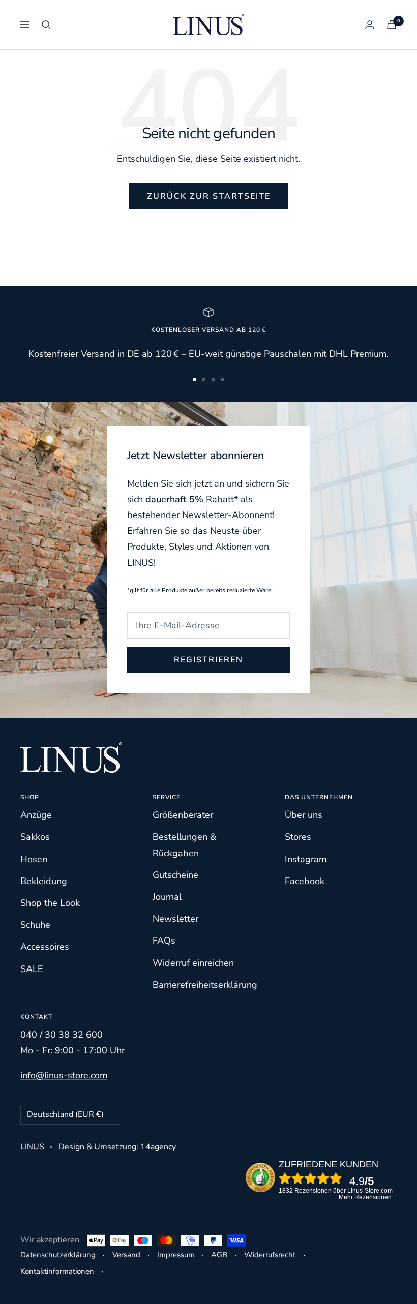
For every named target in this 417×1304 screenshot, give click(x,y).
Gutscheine (175, 875)
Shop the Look (50, 903)
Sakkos (35, 837)
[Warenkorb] (391, 24)
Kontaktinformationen (57, 1271)
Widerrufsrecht (269, 1255)
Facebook (304, 881)
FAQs (164, 940)
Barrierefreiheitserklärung (205, 985)
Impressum (176, 1255)
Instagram (305, 859)
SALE (31, 969)
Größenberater (183, 815)
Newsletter (175, 919)
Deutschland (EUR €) (65, 1114)
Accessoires (44, 947)
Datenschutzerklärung (58, 1255)
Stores (298, 837)
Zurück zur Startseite (209, 196)
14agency (158, 1147)
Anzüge (36, 815)
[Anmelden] (369, 24)
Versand (126, 1255)
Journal (167, 897)
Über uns (303, 815)
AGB (219, 1255)
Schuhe (35, 925)
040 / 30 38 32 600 (61, 1034)
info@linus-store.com (63, 1075)
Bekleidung (43, 881)
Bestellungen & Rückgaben (184, 845)
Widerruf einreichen (193, 963)
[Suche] (46, 24)
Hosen (33, 859)
